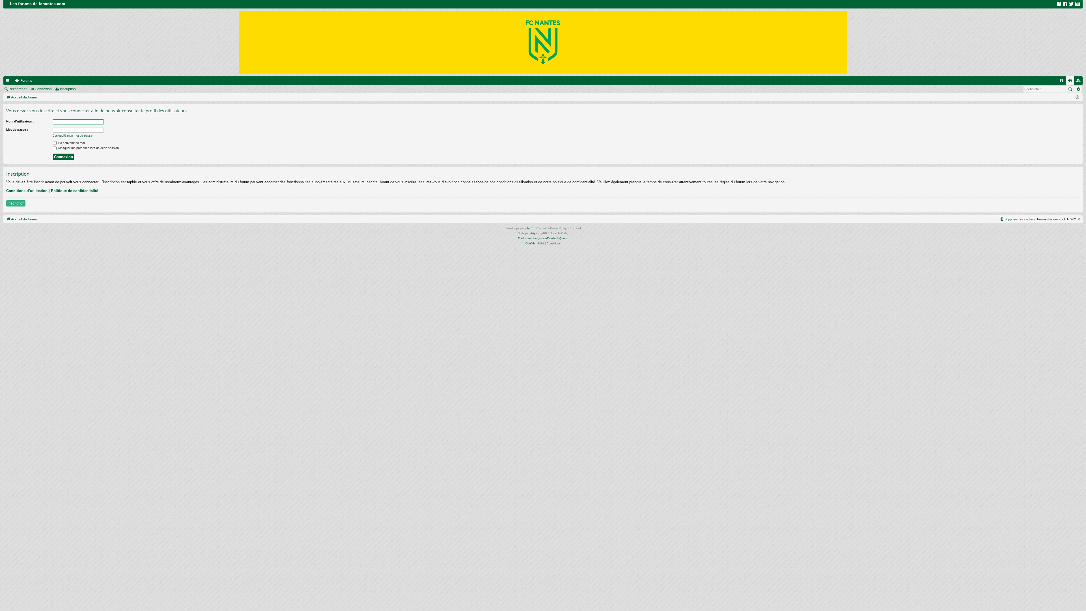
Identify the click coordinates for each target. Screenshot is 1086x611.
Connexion (43, 89)
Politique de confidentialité (74, 191)
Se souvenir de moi (71, 143)
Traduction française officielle (537, 238)
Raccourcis (9, 82)
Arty (532, 233)
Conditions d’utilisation (27, 191)
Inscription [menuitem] (1079, 82)
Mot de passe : (17, 129)
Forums (26, 81)
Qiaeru (563, 238)
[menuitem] (1061, 80)
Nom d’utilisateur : (20, 121)
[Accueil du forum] (543, 42)
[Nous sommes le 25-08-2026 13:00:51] (1077, 97)
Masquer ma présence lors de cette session (88, 148)
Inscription (68, 89)
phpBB (530, 228)
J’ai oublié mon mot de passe (72, 135)
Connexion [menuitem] (1071, 82)
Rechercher (17, 89)
